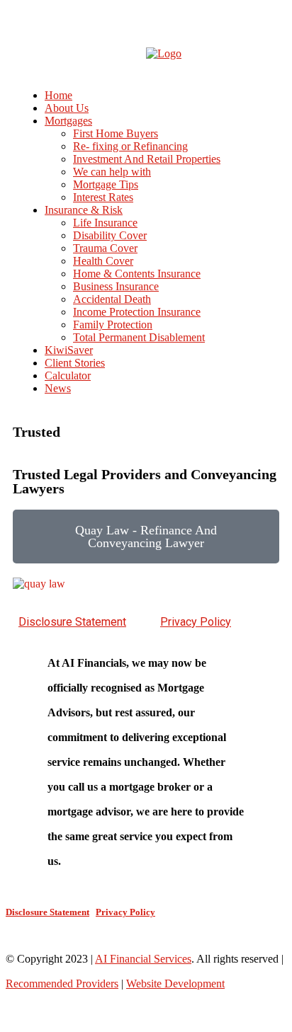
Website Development (175, 983)
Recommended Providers (62, 983)
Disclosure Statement (72, 622)
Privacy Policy (195, 622)
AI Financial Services (143, 959)
